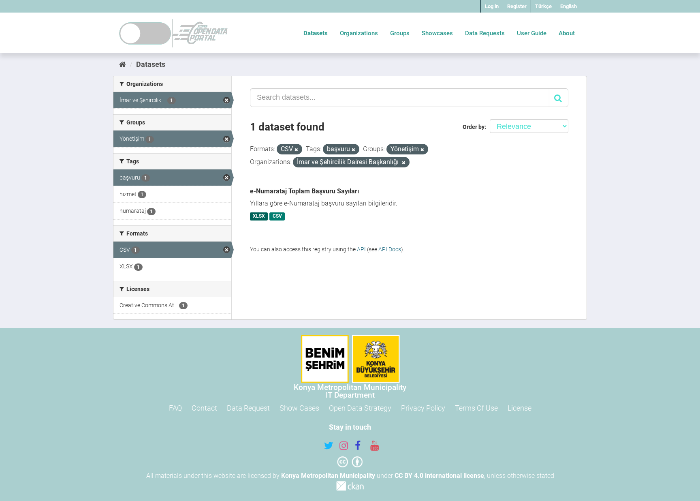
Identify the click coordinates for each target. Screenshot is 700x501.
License (519, 408)
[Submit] (558, 97)
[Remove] (296, 149)
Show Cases (299, 408)
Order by (473, 127)
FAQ (175, 408)
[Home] (122, 64)
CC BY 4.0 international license (439, 476)
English (568, 6)
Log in (492, 6)
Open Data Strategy (360, 408)
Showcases (437, 33)
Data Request (248, 408)
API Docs (389, 249)
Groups (400, 33)
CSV (277, 216)
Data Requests (485, 33)
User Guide (531, 33)
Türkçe (543, 6)
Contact (204, 408)
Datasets (315, 33)
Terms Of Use (476, 408)
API (361, 249)
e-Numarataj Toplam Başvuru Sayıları (304, 191)
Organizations (359, 33)
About (567, 33)
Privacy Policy (423, 408)
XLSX (259, 216)
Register (517, 6)
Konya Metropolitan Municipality (328, 476)
